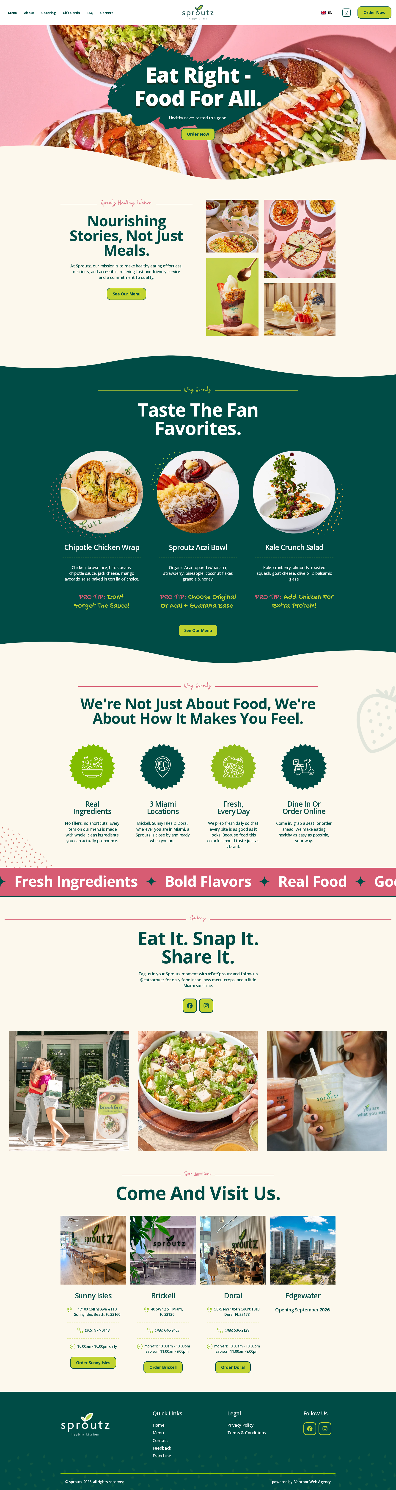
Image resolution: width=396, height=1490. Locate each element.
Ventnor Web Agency (312, 1481)
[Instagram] (346, 12)
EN (330, 12)
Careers (106, 12)
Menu (12, 12)
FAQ (90, 12)
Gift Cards (71, 12)
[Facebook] (190, 1006)
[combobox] (327, 12)
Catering (48, 12)
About (29, 12)
